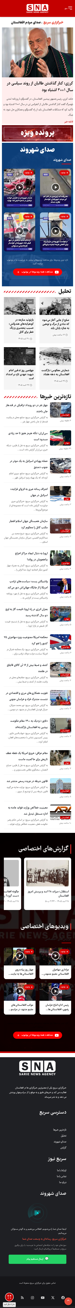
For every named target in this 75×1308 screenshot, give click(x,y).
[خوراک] (22, 1297)
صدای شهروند (60, 1142)
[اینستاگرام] (32, 1297)
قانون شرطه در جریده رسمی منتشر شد (27, 782)
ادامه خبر (68, 122)
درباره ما (62, 1182)
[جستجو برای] (5, 7)
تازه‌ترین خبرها (59, 1130)
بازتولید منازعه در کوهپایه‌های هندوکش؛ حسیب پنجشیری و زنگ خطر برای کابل (21, 326)
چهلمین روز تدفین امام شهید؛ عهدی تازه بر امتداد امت (20, 375)
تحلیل (63, 1136)
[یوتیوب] (42, 1297)
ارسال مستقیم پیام (38, 1259)
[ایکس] (53, 1297)
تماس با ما (61, 1176)
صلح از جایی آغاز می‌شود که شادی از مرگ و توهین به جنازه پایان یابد (55, 324)
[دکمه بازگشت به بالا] (68, 1301)
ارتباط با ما (61, 1171)
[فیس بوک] (63, 1297)
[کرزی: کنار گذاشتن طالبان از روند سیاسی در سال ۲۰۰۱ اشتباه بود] (37, 52)
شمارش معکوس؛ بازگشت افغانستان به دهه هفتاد (55, 373)
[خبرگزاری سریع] (37, 8)
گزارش (63, 1148)
